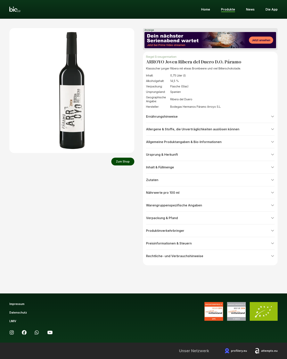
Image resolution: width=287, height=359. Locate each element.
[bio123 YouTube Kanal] (50, 332)
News (250, 9)
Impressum (16, 304)
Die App (272, 9)
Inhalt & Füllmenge (160, 167)
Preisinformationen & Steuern (169, 243)
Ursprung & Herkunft (162, 154)
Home (205, 9)
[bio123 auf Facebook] (24, 332)
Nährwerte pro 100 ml (162, 193)
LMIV (12, 321)
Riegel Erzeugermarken (161, 56)
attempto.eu (269, 350)
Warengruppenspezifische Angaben (174, 205)
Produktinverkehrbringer (165, 231)
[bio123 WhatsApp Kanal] (36, 332)
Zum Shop (123, 161)
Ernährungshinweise (162, 116)
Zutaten (152, 180)
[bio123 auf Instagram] (11, 332)
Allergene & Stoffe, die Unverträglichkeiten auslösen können (192, 129)
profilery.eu (239, 350)
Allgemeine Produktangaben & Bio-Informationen (184, 142)
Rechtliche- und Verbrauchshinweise (174, 256)
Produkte (228, 9)
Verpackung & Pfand (162, 218)
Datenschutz (18, 312)
